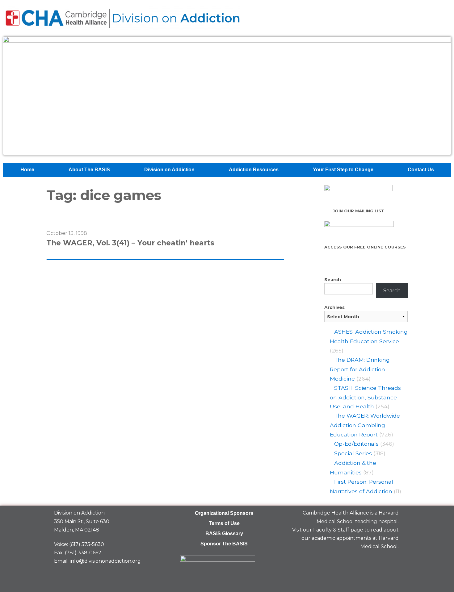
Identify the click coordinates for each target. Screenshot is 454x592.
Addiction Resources (254, 169)
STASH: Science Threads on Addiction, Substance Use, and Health (365, 397)
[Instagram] (391, 561)
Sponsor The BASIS (224, 543)
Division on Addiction (169, 169)
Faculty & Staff (331, 530)
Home (27, 169)
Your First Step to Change (343, 169)
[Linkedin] (369, 561)
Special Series (353, 453)
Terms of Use (224, 523)
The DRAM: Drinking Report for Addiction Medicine (360, 369)
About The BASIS (89, 169)
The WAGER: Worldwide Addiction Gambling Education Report (365, 425)
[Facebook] (348, 561)
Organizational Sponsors (224, 513)
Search (332, 279)
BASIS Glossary (224, 533)
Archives (334, 307)
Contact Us (421, 169)
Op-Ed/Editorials (356, 443)
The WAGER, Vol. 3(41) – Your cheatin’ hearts (130, 243)
